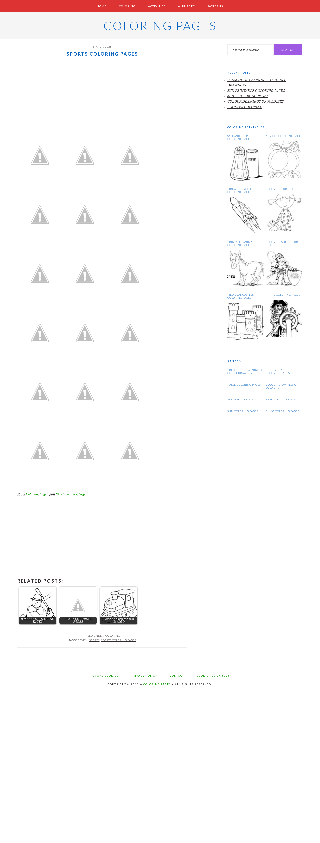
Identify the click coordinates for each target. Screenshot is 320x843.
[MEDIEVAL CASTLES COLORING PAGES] (246, 338)
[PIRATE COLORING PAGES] (284, 336)
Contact (177, 675)
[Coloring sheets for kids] (284, 286)
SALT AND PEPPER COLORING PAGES (240, 137)
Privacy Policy (144, 675)
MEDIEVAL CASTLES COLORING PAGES (241, 296)
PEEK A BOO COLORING (282, 399)
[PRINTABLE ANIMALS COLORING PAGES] (246, 286)
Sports (95, 640)
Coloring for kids (280, 189)
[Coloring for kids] (284, 230)
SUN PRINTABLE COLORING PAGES (256, 91)
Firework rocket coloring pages (241, 191)
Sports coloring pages (71, 494)
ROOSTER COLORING (245, 107)
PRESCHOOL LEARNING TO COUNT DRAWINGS (246, 371)
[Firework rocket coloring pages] (246, 232)
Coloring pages (160, 26)
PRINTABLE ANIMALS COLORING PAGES (242, 243)
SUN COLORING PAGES (243, 411)
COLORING (113, 635)
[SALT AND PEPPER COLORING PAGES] (246, 180)
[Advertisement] (103, 95)
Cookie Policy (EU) (213, 675)
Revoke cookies (104, 675)
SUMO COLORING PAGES (282, 411)
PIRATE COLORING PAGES (283, 294)
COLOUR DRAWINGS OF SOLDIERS (256, 102)
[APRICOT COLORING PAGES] (284, 176)
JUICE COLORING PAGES (248, 96)
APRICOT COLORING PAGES (284, 136)
